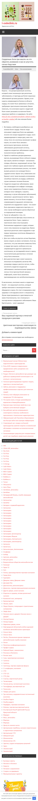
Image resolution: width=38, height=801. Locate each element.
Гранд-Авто (7, 575)
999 (4, 446)
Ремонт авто (7, 655)
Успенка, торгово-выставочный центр (16, 707)
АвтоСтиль (7, 546)
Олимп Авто (7, 632)
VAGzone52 (7, 484)
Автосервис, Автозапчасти (12, 539)
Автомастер (7, 500)
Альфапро (6, 552)
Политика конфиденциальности (14, 645)
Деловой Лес (7, 583)
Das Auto (6, 451)
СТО (4, 671)
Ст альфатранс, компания (12, 668)
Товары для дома (9, 691)
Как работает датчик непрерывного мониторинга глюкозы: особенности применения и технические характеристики (18, 412)
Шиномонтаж (8, 738)
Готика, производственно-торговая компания (19, 572)
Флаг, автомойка (9, 717)
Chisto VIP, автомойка (10, 448)
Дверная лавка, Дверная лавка (14, 580)
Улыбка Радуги (8, 699)
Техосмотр (7, 689)
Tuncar (5, 482)
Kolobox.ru (6, 477)
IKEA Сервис (7, 471)
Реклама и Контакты (10, 653)
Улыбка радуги (8, 702)
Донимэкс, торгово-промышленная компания (19, 588)
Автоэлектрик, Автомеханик (13, 549)
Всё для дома (8, 559)
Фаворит (6, 715)
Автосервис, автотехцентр (12, 541)
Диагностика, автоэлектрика (13, 585)
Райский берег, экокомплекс (13, 650)
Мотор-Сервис (8, 622)
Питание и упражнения (11, 768)
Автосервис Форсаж (10, 536)
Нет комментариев (26, 69)
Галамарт (6, 565)
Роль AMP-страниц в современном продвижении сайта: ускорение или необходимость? (15, 368)
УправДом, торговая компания (14, 704)
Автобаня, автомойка (10, 490)
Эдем (5, 746)
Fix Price (6, 453)
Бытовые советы (9, 761)
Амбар (5, 554)
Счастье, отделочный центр (12, 679)
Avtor (16, 69)
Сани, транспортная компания (13, 658)
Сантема (6, 660)
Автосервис (7, 510)
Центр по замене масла (11, 725)
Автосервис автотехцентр (12, 534)
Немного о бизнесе (10, 763)
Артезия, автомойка (10, 557)
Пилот (5, 642)
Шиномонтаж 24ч (9, 741)
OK (34, 798)
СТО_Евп (6, 676)
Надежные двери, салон (11, 624)
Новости (6, 766)
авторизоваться (7, 340)
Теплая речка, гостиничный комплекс (16, 684)
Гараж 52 (6, 567)
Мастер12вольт (8, 619)
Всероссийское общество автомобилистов (18, 562)
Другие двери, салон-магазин (13, 591)
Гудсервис (6, 578)
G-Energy (6, 464)
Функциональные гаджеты (12, 774)
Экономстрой (8, 748)
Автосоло (6, 544)
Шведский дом (8, 735)
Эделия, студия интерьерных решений (16, 743)
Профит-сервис (8, 647)
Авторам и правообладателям (13, 505)
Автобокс (6, 492)
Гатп (4, 570)
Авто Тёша (7, 487)
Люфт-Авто (7, 611)
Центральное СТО (9, 733)
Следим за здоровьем (9, 308)
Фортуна (6, 720)
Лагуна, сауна (7, 603)
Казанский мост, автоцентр (12, 598)
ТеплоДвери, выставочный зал (14, 686)
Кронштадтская (8, 601)
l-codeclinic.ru (9, 23)
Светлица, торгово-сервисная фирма (16, 666)
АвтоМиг (6, 502)
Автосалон (7, 508)
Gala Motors (7, 466)
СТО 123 (6, 673)
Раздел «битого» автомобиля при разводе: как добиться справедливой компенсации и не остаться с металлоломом (19, 376)
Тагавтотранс (7, 681)
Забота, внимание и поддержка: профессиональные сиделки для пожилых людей (18, 389)
